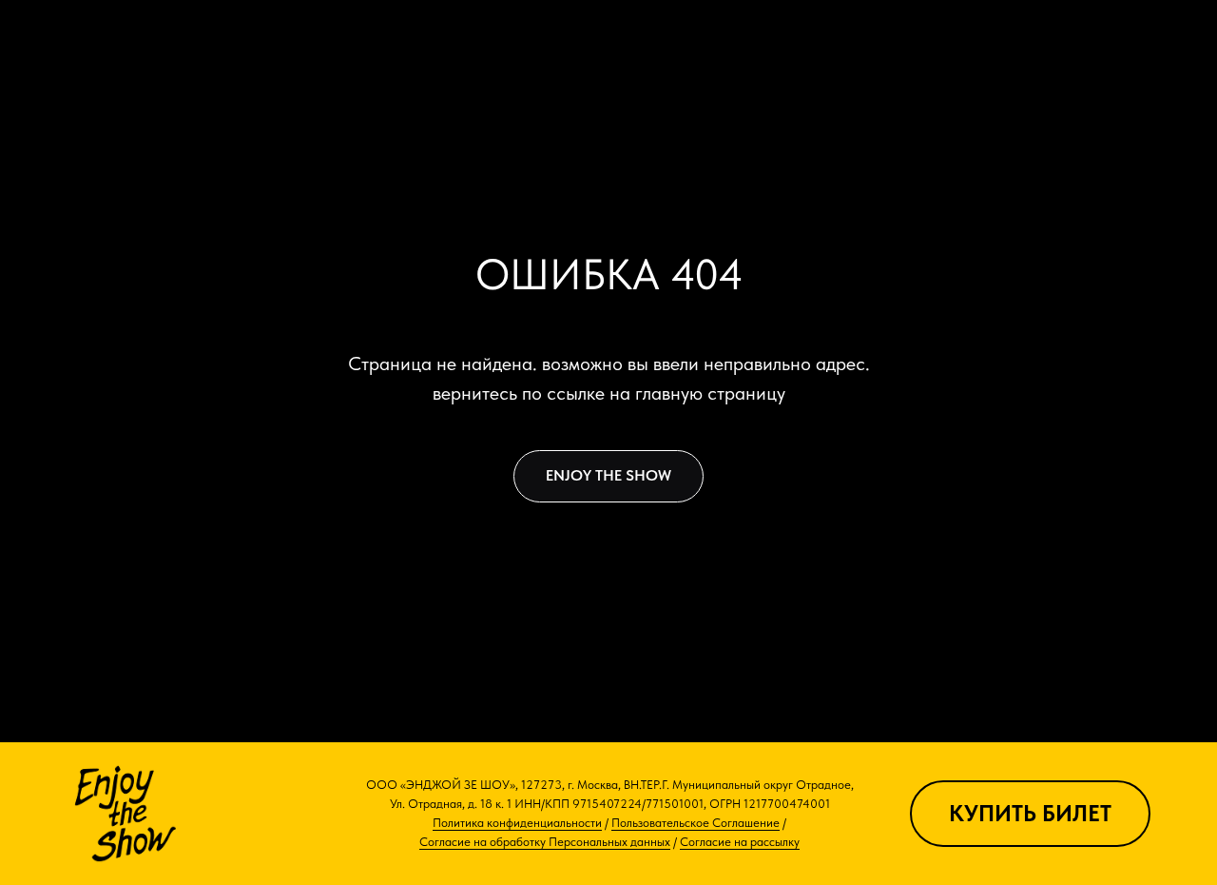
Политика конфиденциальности (517, 823)
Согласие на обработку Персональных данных (544, 842)
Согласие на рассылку (740, 842)
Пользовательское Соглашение (695, 823)
